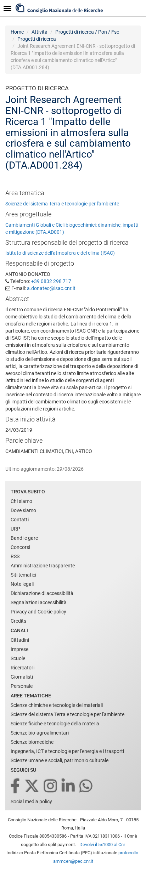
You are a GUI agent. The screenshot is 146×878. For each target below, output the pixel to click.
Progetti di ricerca (36, 39)
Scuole (18, 658)
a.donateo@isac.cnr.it (51, 288)
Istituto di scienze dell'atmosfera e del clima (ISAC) (60, 253)
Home (17, 32)
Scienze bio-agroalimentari (40, 733)
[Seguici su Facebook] (16, 786)
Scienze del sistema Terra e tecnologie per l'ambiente (62, 203)
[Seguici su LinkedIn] (69, 786)
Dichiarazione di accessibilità (42, 593)
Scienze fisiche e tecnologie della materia (55, 723)
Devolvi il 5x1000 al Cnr (102, 844)
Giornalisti (22, 677)
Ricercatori (22, 667)
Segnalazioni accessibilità (39, 602)
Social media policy (31, 801)
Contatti (20, 519)
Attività (39, 32)
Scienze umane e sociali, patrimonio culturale (59, 760)
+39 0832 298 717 (51, 281)
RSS (15, 556)
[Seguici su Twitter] (32, 786)
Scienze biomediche (32, 742)
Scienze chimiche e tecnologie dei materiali (57, 705)
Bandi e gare (24, 538)
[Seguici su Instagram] (51, 786)
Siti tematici (23, 575)
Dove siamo (23, 510)
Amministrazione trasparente (43, 565)
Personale (22, 686)
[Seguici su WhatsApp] (86, 786)
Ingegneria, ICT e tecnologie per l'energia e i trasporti (67, 751)
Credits (18, 621)
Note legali (22, 584)
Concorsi (20, 547)
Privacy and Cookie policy (38, 611)
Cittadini (20, 640)
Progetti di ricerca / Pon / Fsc (87, 32)
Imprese (19, 649)
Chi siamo (21, 501)
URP (15, 529)
